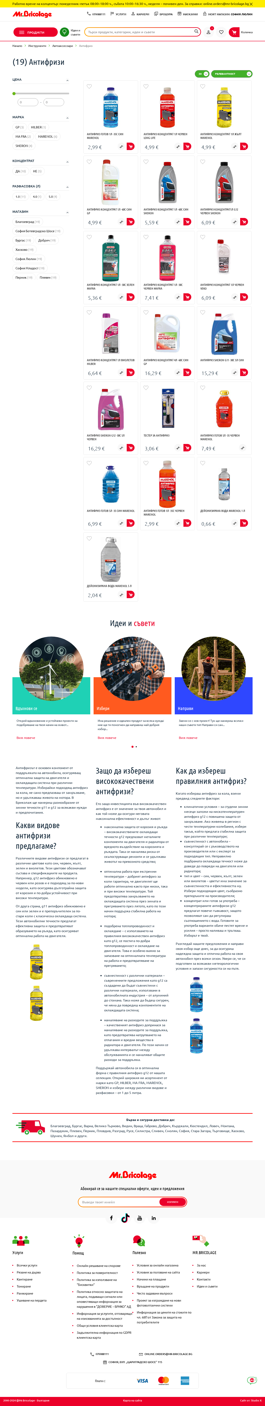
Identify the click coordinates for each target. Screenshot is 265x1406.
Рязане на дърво (29, 1272)
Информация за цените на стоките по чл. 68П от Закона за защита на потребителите (164, 1317)
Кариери (203, 1272)
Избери (103, 708)
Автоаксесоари (62, 45)
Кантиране (25, 1279)
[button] (132, 747)
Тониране (24, 1286)
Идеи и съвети (207, 1286)
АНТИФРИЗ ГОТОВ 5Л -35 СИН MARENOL (111, 510)
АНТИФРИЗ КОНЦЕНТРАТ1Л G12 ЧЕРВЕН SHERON (219, 211)
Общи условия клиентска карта (100, 1325)
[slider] (14, 93)
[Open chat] (252, 1380)
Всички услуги (27, 1265)
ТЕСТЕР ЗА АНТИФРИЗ (156, 435)
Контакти (204, 1279)
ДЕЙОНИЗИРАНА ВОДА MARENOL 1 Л (222, 510)
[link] (208, 32)
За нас (201, 1265)
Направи (185, 708)
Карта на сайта (132, 1400)
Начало (17, 45)
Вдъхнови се (26, 708)
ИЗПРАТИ (172, 1202)
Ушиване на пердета (32, 1300)
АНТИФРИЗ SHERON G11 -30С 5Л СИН (222, 360)
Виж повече (26, 737)
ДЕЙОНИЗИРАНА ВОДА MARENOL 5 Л (109, 586)
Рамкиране (25, 1293)
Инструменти (37, 45)
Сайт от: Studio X (251, 1400)
